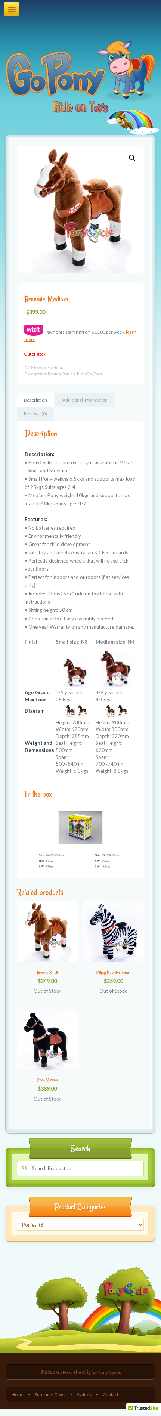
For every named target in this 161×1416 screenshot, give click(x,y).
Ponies (54, 373)
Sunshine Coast (50, 1394)
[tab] (35, 400)
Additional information (85, 400)
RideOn (84, 373)
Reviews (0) (35, 413)
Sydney (84, 1394)
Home (18, 1394)
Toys (97, 373)
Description (35, 400)
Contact (110, 1394)
